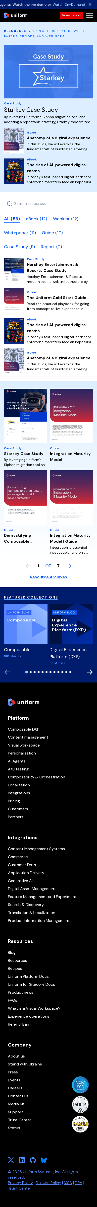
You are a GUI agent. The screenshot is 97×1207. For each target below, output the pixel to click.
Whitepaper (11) (20, 233)
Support (15, 1112)
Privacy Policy (20, 1182)
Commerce (18, 856)
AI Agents (17, 761)
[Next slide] (90, 672)
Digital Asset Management (32, 888)
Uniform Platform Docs (28, 976)
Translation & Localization (31, 912)
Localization (19, 785)
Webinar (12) (65, 219)
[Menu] (89, 15)
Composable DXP (23, 729)
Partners (16, 817)
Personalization (22, 753)
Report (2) (51, 247)
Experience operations (28, 1016)
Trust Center (19, 1120)
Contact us (18, 1096)
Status (14, 1128)
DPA (78, 1182)
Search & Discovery (26, 904)
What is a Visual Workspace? (34, 1008)
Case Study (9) (19, 247)
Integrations (19, 793)
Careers (15, 1088)
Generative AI (20, 880)
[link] (71, 15)
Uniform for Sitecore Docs (31, 984)
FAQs (12, 1000)
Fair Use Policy (48, 1182)
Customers (18, 809)
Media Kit (16, 1104)
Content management (28, 737)
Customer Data (22, 864)
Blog (12, 952)
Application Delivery (26, 872)
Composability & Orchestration (36, 777)
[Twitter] (11, 1160)
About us (16, 1056)
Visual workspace (24, 745)
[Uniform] (15, 15)
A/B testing (18, 769)
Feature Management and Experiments (43, 896)
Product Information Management (39, 920)
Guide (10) (52, 233)
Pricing (14, 801)
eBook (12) (36, 219)
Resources (15, 31)
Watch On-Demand (69, 4)
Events (14, 1080)
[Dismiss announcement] (90, 4)
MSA (68, 1182)
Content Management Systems (36, 848)
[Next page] (69, 565)
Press (13, 1072)
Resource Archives (48, 577)
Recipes (15, 968)
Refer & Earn (19, 1024)
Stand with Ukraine (25, 1064)
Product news (20, 992)
